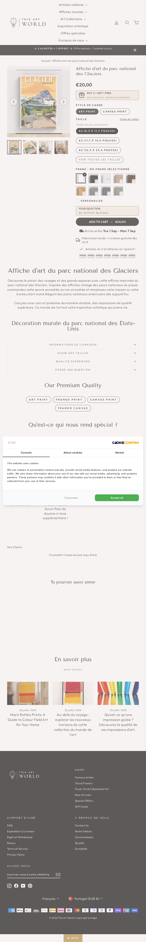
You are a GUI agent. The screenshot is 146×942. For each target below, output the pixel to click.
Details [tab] (119, 452)
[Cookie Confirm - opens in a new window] (125, 442)
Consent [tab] (26, 452)
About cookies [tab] (73, 452)
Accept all (117, 497)
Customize (71, 497)
